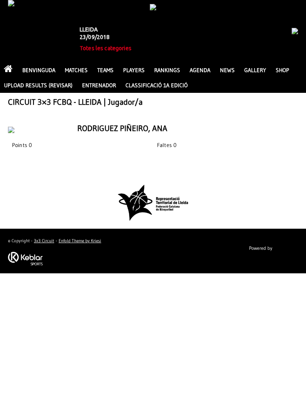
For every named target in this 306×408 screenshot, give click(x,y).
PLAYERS (134, 70)
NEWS (227, 70)
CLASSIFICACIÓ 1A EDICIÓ (157, 85)
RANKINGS (167, 70)
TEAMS (105, 70)
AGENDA (200, 70)
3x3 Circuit (44, 240)
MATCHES (76, 70)
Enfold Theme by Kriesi (80, 240)
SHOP (282, 70)
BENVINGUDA (38, 70)
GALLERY (255, 70)
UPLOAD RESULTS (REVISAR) (38, 85)
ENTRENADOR (99, 85)
